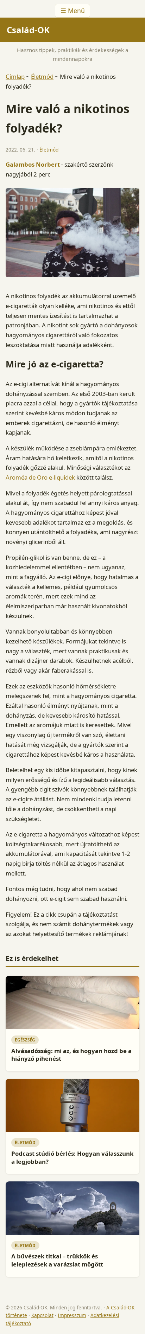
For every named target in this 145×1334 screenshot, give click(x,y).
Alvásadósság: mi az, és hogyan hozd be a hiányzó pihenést (71, 1055)
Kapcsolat (42, 1315)
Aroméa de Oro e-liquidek (40, 477)
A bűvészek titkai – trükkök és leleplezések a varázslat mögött (57, 1260)
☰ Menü (73, 10)
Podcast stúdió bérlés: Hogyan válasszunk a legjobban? (72, 1157)
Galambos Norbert (33, 164)
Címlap (15, 76)
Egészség (25, 1040)
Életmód (42, 76)
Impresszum (72, 1315)
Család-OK (28, 30)
